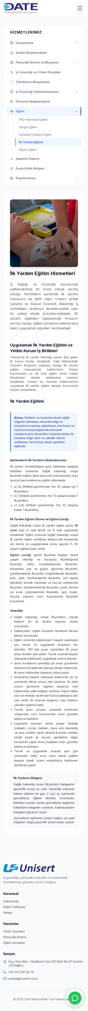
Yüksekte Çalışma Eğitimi (35, 134)
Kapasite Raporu (27, 158)
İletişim (7, 912)
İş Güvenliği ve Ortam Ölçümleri (38, 72)
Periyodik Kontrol (14, 937)
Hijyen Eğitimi (27, 149)
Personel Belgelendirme (33, 101)
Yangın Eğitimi (28, 127)
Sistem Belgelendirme (31, 52)
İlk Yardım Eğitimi (31, 142)
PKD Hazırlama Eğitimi (33, 119)
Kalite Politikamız (14, 907)
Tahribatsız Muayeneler (33, 82)
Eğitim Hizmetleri (14, 942)
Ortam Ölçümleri (14, 931)
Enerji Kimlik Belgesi (30, 168)
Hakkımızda (11, 901)
